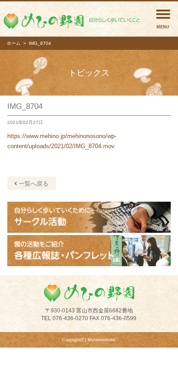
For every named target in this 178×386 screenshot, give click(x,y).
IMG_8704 (24, 106)
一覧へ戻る (32, 183)
